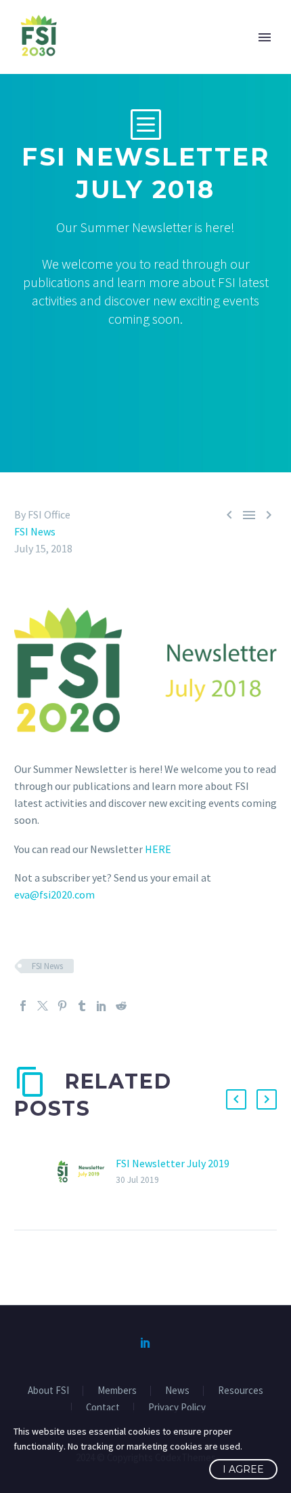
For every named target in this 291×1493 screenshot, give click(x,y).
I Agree (243, 1469)
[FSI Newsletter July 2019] (87, 1171)
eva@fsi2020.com (54, 894)
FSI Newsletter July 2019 (172, 1163)
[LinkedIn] (101, 1005)
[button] (236, 1099)
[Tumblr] (81, 1005)
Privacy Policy (177, 1408)
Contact (103, 1408)
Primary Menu (264, 37)
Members (117, 1391)
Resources (240, 1391)
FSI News (34, 531)
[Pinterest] (62, 1005)
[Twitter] (42, 1005)
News (177, 1391)
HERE (158, 849)
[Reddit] (121, 1005)
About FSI (48, 1391)
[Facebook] (23, 1005)
